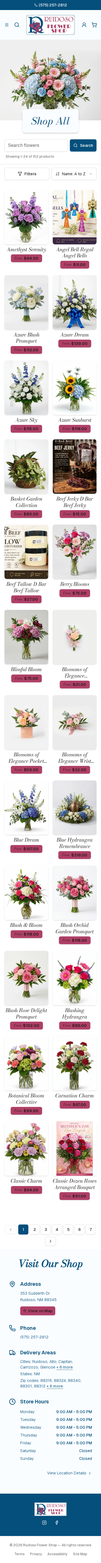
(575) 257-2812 (53, 5)
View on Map (40, 1310)
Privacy (36, 1554)
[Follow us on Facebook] (56, 1522)
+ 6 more (64, 1367)
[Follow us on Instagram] (44, 1522)
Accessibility (57, 1554)
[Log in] (84, 24)
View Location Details (66, 1473)
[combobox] (74, 174)
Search (86, 145)
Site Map (80, 1554)
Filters (30, 173)
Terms (19, 1554)
